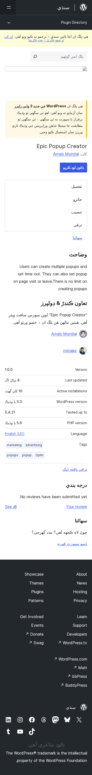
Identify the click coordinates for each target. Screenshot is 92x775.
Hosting (80, 591)
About (81, 574)
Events (37, 625)
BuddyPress (73, 685)
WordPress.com (70, 659)
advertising (34, 445)
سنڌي (71, 707)
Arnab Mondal (66, 153)
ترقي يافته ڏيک (75, 469)
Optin (39, 455)
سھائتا (77, 237)
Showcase (34, 574)
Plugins (37, 591)
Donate (34, 634)
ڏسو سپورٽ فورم (72, 543)
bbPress (77, 676)
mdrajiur (70, 350)
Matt (80, 667)
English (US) (15, 434)
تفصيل (76, 186)
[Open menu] (8, 7)
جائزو (77, 199)
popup (27, 455)
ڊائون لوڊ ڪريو (73, 167)
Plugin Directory (74, 22)
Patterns (36, 600)
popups (12, 455)
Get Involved (32, 616)
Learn (82, 616)
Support (80, 625)
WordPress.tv (72, 642)
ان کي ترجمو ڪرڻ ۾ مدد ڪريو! (34, 38)
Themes (36, 583)
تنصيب (76, 211)
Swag (36, 642)
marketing (14, 445)
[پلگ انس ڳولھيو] (35, 56)
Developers (77, 634)
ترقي (78, 224)
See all (11, 506)
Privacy (80, 600)
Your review (76, 506)
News (82, 583)
